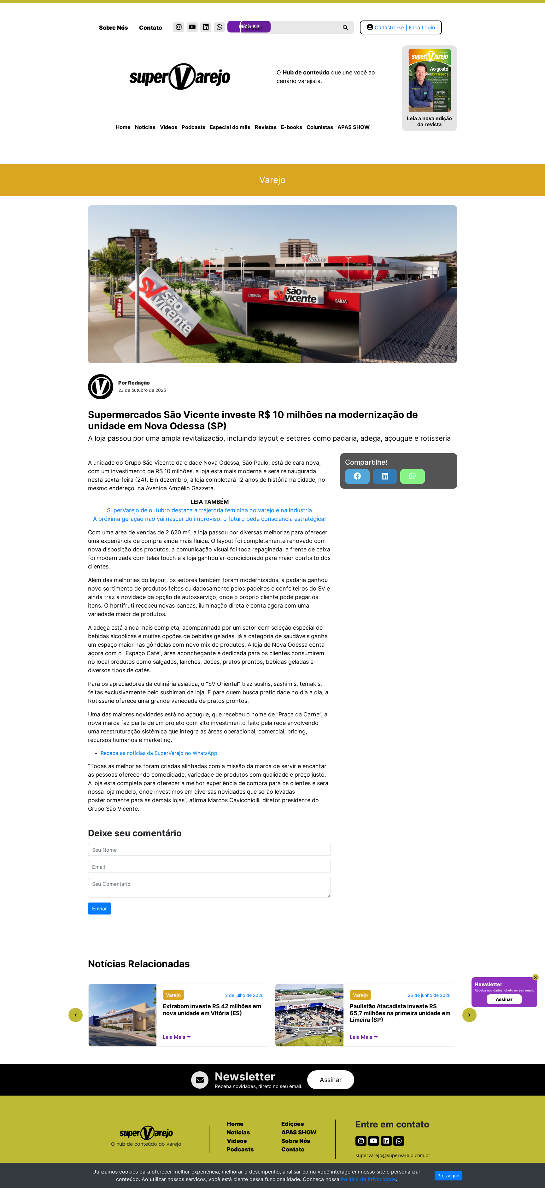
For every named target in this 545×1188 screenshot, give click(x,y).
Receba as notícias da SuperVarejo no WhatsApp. (160, 753)
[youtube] (192, 27)
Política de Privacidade (368, 1179)
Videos (237, 1141)
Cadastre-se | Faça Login (405, 27)
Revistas (266, 127)
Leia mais (174, 1037)
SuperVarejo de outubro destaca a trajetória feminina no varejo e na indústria (209, 510)
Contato (150, 27)
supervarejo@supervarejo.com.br (392, 1155)
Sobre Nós (113, 27)
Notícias (145, 127)
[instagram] (178, 27)
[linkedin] (205, 27)
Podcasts (193, 127)
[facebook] (357, 476)
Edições (292, 1123)
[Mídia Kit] (232, 27)
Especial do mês (230, 127)
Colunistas (320, 127)
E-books (291, 127)
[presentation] (75, 1015)
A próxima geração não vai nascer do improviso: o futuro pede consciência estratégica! (209, 518)
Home (123, 127)
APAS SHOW (353, 127)
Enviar (99, 908)
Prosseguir (448, 1175)
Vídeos (168, 127)
